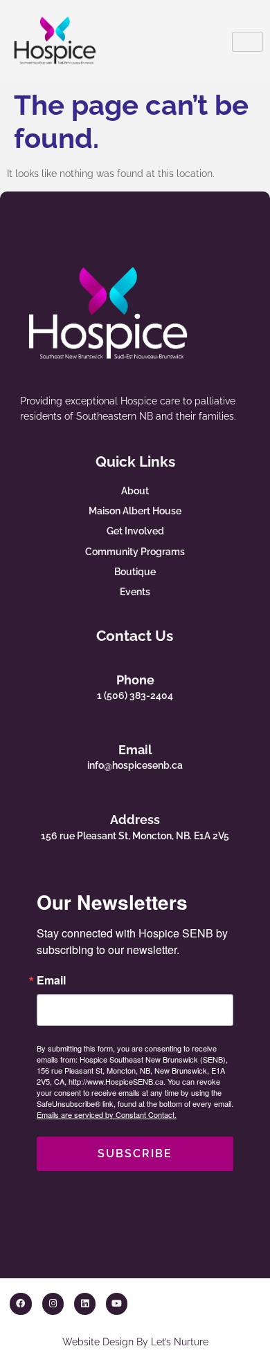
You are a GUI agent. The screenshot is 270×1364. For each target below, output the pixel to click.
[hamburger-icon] (247, 42)
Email (135, 749)
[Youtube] (116, 1303)
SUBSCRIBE (135, 1153)
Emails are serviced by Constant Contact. (107, 1114)
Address (135, 819)
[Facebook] (20, 1303)
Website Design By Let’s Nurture (135, 1341)
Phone (135, 680)
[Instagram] (53, 1303)
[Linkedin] (85, 1303)
